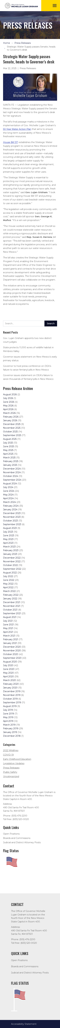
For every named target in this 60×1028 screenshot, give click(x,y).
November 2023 (12, 517)
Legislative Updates (13, 763)
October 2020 (10, 654)
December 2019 (11, 691)
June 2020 (8, 669)
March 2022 (9, 591)
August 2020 (10, 661)
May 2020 (8, 672)
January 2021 (10, 643)
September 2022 (12, 569)
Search (51, 323)
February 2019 (10, 728)
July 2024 (8, 487)
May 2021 (8, 628)
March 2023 (9, 546)
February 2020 (11, 684)
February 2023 (10, 550)
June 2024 (8, 491)
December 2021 (11, 602)
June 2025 (8, 446)
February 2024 (11, 505)
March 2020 (9, 680)
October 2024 (10, 476)
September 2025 (12, 435)
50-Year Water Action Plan (17, 129)
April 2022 (8, 587)
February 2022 (10, 594)
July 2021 (8, 620)
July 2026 (8, 398)
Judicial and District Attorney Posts (22, 842)
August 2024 (10, 483)
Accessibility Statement (23, 1024)
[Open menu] (54, 5)
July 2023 (8, 531)
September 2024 (12, 479)
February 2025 (10, 461)
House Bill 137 (10, 142)
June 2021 (8, 624)
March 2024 (9, 502)
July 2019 (8, 710)
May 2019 (8, 717)
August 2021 (9, 617)
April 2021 (8, 632)
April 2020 (8, 676)
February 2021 (10, 639)
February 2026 (10, 416)
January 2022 (10, 598)
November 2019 (11, 695)
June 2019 (8, 713)
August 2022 (10, 572)
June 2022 (8, 580)
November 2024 (12, 472)
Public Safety (10, 772)
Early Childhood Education (17, 759)
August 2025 (10, 439)
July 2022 (8, 576)
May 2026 (8, 405)
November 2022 (12, 561)
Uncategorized (11, 776)
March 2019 (9, 724)
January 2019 (10, 732)
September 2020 (12, 658)
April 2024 (8, 498)
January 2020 (10, 687)
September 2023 (12, 524)
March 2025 (9, 457)
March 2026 (9, 413)
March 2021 (9, 635)
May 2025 (8, 450)
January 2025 (10, 465)
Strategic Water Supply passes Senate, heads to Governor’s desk (31, 48)
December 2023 (12, 513)
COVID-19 (8, 754)
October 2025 (10, 431)
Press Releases (22, 43)
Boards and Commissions (16, 838)
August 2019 (10, 706)
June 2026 (8, 401)
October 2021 (10, 609)
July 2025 (8, 442)
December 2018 (12, 736)
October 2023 (10, 520)
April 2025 (8, 453)
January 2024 (10, 509)
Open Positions (11, 833)
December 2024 (12, 468)
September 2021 (12, 613)
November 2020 (12, 650)
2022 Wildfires (10, 750)
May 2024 (8, 494)
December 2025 (11, 424)
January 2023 (10, 554)
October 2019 (10, 698)
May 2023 (8, 539)
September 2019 (12, 702)
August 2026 (10, 394)
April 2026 (8, 409)
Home (6, 43)
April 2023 (8, 543)
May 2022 (8, 583)
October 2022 (10, 565)
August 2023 (10, 528)
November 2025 (11, 427)
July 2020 (8, 665)
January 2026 (10, 420)
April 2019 (8, 721)
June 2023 (8, 535)
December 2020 (12, 646)
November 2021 (11, 606)
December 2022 (12, 557)
